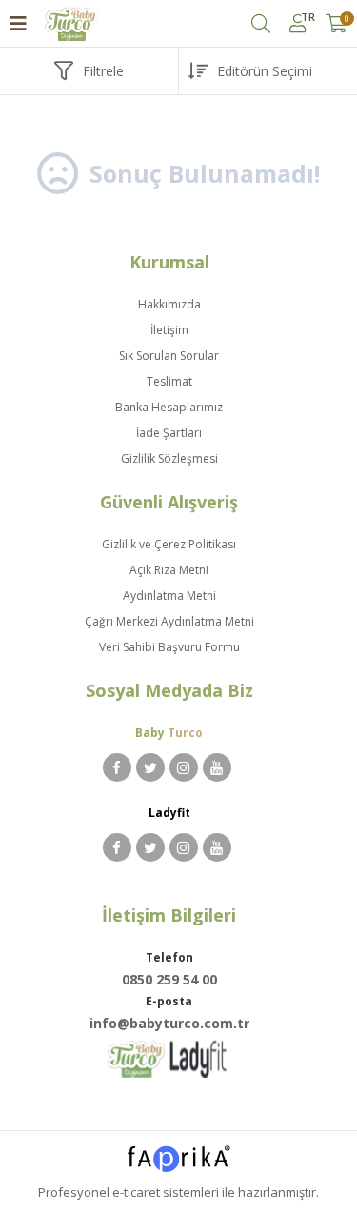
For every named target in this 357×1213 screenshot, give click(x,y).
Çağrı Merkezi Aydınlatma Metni (169, 621)
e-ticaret (136, 1192)
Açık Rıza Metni (168, 570)
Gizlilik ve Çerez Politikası (169, 544)
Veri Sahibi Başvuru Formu (169, 647)
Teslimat (169, 381)
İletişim (169, 330)
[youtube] (217, 767)
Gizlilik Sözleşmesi (169, 458)
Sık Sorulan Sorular (169, 356)
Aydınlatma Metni (169, 595)
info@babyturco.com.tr (169, 1023)
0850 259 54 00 (169, 979)
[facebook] (117, 767)
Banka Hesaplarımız (169, 407)
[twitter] (150, 767)
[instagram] (183, 767)
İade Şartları (169, 433)
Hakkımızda (169, 304)
